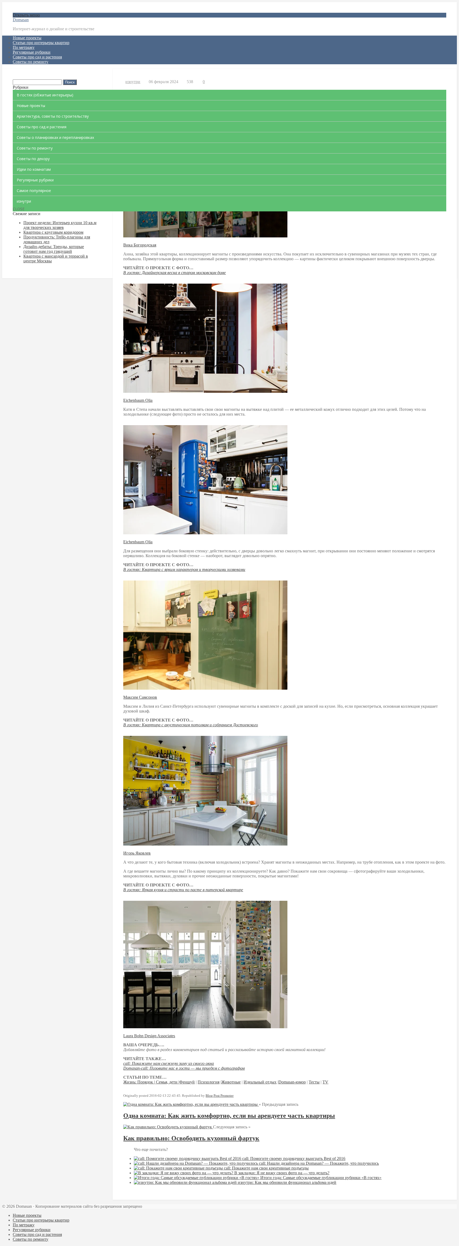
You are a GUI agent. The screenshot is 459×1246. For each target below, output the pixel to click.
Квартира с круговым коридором (53, 232)
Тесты (314, 1082)
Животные (231, 1082)
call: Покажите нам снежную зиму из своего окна (168, 1063)
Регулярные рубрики (31, 52)
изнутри (132, 81)
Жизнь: (130, 1082)
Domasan (21, 20)
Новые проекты (27, 38)
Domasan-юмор (292, 1082)
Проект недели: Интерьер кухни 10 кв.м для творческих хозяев (59, 225)
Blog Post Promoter (219, 1096)
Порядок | (146, 1082)
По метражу (24, 47)
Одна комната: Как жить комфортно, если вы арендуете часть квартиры (229, 1115)
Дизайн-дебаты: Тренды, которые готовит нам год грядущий (53, 249)
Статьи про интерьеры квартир (41, 42)
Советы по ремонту (30, 61)
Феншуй (187, 1082)
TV (325, 1082)
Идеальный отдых (260, 1082)
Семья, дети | (167, 1082)
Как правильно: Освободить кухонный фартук (191, 1138)
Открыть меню (26, 15)
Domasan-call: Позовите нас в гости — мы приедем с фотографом (184, 1068)
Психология (208, 1082)
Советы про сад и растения (37, 57)
